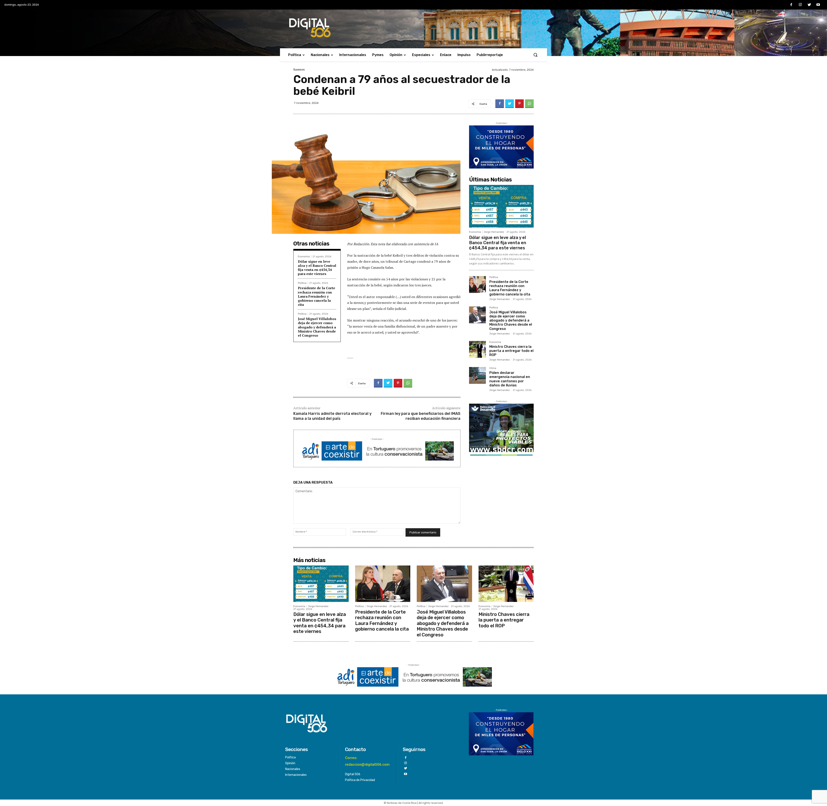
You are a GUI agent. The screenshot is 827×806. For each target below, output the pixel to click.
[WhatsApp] (529, 103)
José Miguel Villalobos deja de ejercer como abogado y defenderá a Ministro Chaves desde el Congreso (317, 327)
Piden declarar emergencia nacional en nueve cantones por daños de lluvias (509, 379)
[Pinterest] (519, 103)
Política (302, 283)
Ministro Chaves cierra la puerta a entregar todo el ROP (511, 351)
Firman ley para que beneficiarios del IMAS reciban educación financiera (420, 416)
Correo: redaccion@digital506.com (367, 761)
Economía (304, 256)
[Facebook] (791, 4)
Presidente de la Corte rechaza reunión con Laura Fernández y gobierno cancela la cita (316, 296)
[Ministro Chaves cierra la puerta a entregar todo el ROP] (477, 349)
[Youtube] (818, 4)
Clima (492, 368)
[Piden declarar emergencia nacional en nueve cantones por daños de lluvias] (477, 375)
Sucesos (299, 69)
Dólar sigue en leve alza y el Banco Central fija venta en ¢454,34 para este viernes (317, 267)
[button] (535, 54)
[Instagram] (800, 4)
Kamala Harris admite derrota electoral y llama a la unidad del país (332, 416)
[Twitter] (809, 4)
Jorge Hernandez (494, 232)
